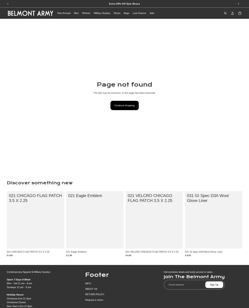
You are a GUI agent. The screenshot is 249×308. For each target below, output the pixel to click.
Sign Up (214, 284)
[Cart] (240, 13)
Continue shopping (125, 105)
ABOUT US (91, 289)
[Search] (225, 13)
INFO (88, 283)
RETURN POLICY (94, 294)
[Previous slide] (8, 3)
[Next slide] (238, 3)
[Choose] (59, 243)
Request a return (94, 299)
